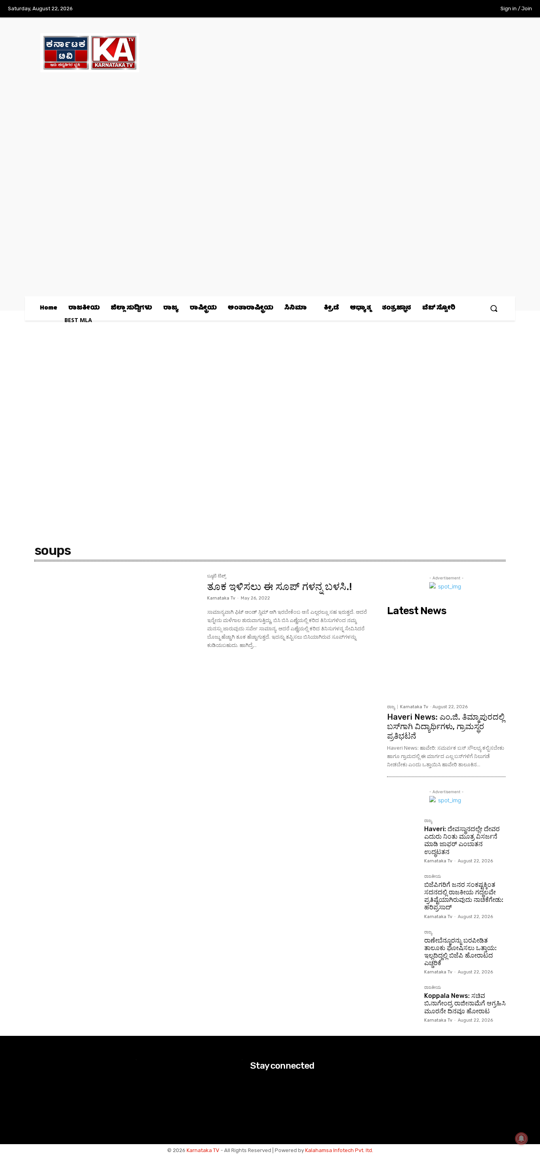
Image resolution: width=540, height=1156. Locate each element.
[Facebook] (423, 9)
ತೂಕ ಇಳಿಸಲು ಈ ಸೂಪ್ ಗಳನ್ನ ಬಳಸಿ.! (279, 587)
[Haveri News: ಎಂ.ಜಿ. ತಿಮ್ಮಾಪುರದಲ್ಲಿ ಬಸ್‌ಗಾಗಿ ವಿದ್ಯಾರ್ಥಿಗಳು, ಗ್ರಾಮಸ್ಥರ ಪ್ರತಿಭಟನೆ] (446, 659)
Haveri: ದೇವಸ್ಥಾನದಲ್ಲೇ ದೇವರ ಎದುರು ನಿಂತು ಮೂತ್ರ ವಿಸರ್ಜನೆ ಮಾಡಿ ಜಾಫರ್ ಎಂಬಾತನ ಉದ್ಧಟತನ (462, 840)
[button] (494, 308)
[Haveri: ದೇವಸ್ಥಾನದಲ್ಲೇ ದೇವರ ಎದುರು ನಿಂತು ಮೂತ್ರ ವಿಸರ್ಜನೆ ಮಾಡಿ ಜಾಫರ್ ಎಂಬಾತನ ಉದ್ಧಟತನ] (402, 833)
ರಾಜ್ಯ (391, 707)
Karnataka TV (203, 1150)
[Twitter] (456, 9)
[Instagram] (439, 9)
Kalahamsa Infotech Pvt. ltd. (339, 1150)
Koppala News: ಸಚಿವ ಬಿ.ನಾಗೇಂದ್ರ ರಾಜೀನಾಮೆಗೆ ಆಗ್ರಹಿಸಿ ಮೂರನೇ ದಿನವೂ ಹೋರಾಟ (465, 1003)
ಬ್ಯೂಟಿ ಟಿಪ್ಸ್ (216, 576)
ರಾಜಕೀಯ (432, 876)
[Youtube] (472, 9)
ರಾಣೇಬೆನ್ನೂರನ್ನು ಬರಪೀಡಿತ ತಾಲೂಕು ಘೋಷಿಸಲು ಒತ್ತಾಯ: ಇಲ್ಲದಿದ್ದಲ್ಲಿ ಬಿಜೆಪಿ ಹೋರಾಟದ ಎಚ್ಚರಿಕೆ (460, 952)
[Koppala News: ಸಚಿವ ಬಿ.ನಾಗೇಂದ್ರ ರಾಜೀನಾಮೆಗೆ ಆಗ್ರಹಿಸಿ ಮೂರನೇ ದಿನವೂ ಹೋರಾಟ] (402, 1000)
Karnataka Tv (221, 598)
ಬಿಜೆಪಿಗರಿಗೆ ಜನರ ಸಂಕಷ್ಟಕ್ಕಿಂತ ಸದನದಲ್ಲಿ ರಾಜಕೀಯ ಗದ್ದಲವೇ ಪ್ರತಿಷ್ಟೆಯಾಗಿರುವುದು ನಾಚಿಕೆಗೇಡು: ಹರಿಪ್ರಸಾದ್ (463, 896)
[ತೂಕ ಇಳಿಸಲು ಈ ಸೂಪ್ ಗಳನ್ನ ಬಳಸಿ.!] (116, 628)
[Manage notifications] (521, 1138)
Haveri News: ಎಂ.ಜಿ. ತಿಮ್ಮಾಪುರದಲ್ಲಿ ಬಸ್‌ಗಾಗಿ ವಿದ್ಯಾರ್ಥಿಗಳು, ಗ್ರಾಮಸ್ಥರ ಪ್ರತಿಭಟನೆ (445, 726)
